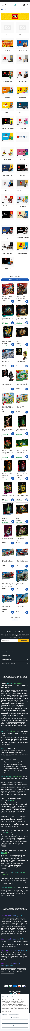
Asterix (5, 976)
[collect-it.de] (15, 5)
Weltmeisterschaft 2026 (8, 971)
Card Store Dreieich (11, 725)
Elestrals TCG (8, 944)
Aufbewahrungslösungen (8, 990)
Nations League (10, 973)
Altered (14, 944)
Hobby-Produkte (6, 959)
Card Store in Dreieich (13, 858)
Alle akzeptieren (15, 1017)
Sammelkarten (5, 693)
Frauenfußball (19, 971)
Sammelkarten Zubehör (15, 701)
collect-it (20, 846)
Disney (21, 974)
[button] (2, 4)
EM (20, 969)
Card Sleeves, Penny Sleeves (9, 985)
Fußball (12, 956)
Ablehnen (15, 1025)
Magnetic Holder (11, 986)
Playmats (23, 988)
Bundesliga (4, 969)
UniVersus (24, 941)
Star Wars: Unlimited (18, 943)
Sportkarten (4, 956)
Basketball (18, 956)
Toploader (4, 986)
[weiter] (27, 620)
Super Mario (15, 974)
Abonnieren (24, 642)
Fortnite (3, 974)
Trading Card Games (15, 693)
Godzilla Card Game (6, 943)
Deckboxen (17, 988)
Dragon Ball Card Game (14, 941)
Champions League (13, 969)
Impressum (4, 1014)
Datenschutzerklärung (8, 635)
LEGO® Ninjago (19, 973)
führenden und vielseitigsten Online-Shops (13, 700)
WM (23, 969)
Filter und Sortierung (15, 279)
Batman (10, 976)
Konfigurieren (15, 1021)
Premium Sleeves (22, 985)
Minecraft (8, 974)
